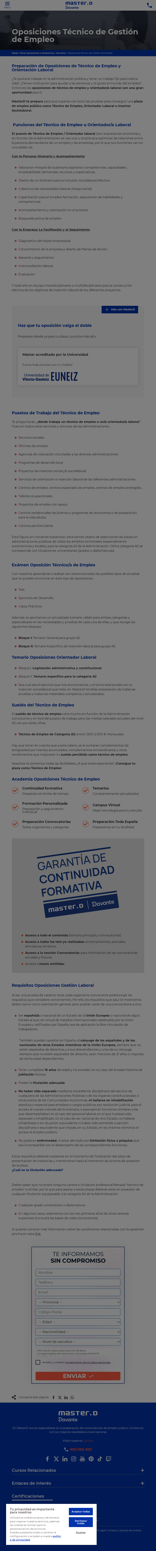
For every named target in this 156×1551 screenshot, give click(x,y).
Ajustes (81, 1532)
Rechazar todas (81, 1522)
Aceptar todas (81, 1511)
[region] (51, 1524)
